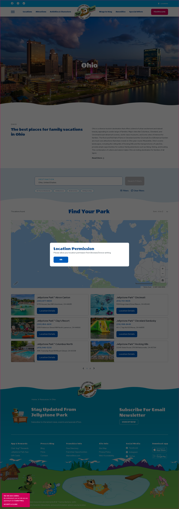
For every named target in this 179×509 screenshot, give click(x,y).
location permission (74, 249)
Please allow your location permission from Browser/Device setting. (82, 252)
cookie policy (19, 501)
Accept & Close (10, 504)
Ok (64, 260)
